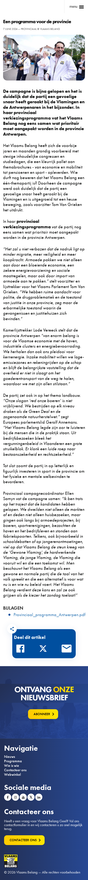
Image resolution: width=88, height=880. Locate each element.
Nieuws (9, 756)
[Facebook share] (21, 650)
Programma (13, 761)
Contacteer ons (15, 770)
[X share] (44, 650)
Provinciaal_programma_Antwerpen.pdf (49, 614)
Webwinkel (12, 774)
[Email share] (67, 650)
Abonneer (42, 714)
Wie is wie (11, 765)
